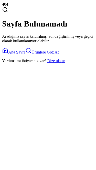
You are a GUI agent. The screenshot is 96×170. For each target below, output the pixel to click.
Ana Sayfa (16, 52)
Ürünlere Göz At (45, 52)
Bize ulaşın (56, 61)
